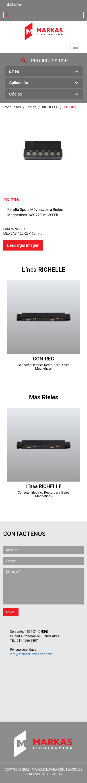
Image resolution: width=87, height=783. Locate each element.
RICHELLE (50, 107)
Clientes (16, 4)
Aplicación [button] (18, 82)
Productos (12, 107)
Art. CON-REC (43, 328)
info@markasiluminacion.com (31, 654)
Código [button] (15, 94)
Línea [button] (14, 71)
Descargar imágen (23, 245)
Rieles (32, 107)
